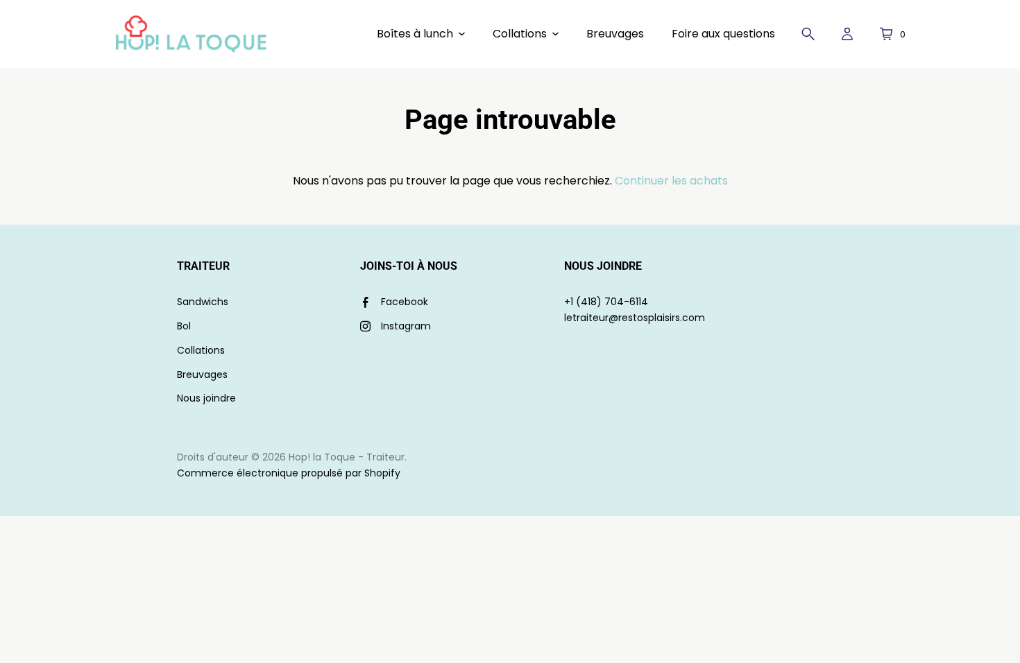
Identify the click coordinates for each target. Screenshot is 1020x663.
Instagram (406, 326)
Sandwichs (202, 302)
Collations (201, 350)
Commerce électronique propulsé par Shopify (288, 473)
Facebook (404, 302)
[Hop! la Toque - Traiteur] (190, 34)
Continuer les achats (671, 181)
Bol (184, 326)
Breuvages (202, 374)
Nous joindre (206, 398)
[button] (421, 34)
